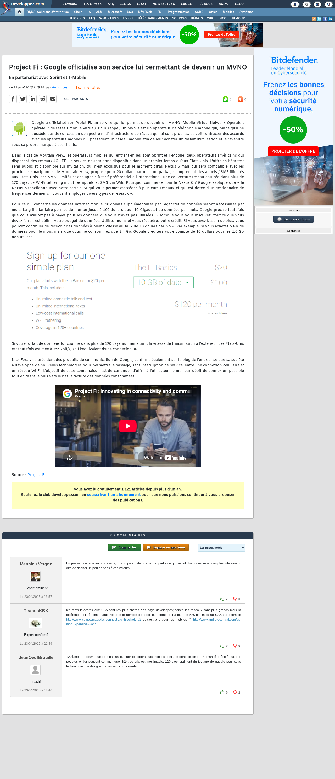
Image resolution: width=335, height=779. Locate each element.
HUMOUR (238, 18)
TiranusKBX (36, 611)
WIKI (210, 18)
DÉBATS (197, 18)
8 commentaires (87, 88)
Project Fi (36, 475)
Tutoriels (92, 4)
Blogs (125, 4)
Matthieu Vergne (36, 564)
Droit (223, 4)
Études (206, 4)
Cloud (78, 12)
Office (213, 12)
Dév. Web (145, 12)
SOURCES (179, 18)
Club (239, 4)
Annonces (59, 87)
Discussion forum (296, 219)
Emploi (187, 4)
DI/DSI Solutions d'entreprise (48, 12)
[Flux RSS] (314, 19)
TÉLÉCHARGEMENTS (152, 18)
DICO (222, 18)
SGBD (199, 12)
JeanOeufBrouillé (36, 657)
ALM (99, 12)
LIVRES (128, 18)
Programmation (179, 12)
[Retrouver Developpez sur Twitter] (319, 19)
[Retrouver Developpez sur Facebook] (325, 19)
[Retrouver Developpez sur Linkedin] (330, 19)
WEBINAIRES (109, 18)
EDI (160, 12)
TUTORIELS (76, 18)
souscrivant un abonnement (114, 494)
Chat (141, 4)
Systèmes (246, 12)
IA (89, 12)
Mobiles (228, 12)
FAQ (110, 4)
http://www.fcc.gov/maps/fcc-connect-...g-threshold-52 (103, 619)
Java (130, 12)
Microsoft (115, 12)
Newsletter (163, 4)
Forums (70, 4)
